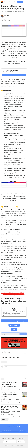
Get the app (20, 441)
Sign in (25, 2)
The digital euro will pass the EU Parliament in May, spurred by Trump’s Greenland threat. (10, 398)
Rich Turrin (6, 15)
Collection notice (22, 438)
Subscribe (20, 2)
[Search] (25, 379)
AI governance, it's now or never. (8, 386)
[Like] (2, 20)
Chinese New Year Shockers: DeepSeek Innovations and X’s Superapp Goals (9, 408)
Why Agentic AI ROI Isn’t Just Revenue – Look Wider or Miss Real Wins (9, 394)
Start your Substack (10, 441)
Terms (16, 438)
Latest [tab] (6, 379)
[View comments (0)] (5, 20)
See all (4, 419)
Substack (7, 445)
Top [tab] (2, 379)
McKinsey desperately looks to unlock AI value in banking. (10, 412)
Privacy (12, 438)
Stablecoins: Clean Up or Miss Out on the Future (9, 383)
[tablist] (7, 362)
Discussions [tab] (11, 379)
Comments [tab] (4, 362)
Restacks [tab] (10, 362)
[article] (14, 386)
